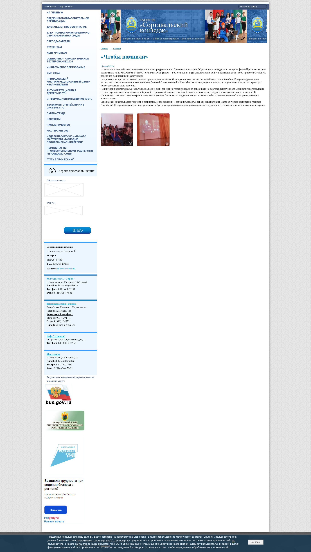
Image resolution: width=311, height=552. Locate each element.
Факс (50, 292)
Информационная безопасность (69, 98)
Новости (117, 48)
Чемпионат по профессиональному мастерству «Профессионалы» (70, 150)
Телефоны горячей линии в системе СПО (65, 106)
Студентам (54, 47)
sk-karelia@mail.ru (66, 268)
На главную (55, 12)
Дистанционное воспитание (67, 26)
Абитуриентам (57, 52)
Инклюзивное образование (66, 67)
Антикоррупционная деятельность (61, 92)
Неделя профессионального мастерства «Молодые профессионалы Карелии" (66, 139)
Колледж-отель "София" (61, 278)
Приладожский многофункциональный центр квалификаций (68, 81)
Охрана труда (56, 113)
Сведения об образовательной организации (68, 20)
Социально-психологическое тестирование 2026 (68, 60)
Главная (104, 48)
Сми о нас (53, 72)
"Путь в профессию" (60, 159)
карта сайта (66, 6)
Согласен (256, 542)
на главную (50, 6)
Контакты (53, 119)
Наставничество (58, 124)
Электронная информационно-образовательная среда (68, 34)
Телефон (51, 289)
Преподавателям (58, 41)
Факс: (50, 368)
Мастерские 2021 (58, 130)
